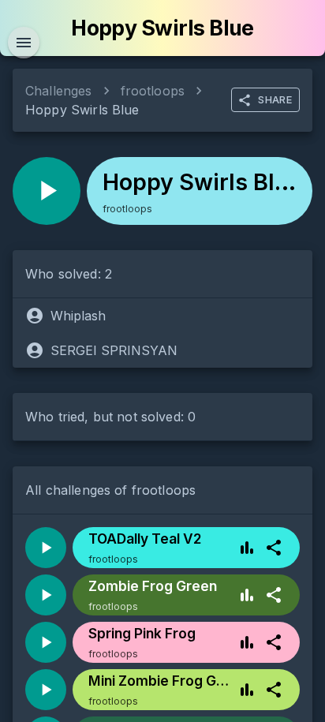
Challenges (58, 91)
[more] (273, 547)
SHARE (275, 99)
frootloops (153, 91)
